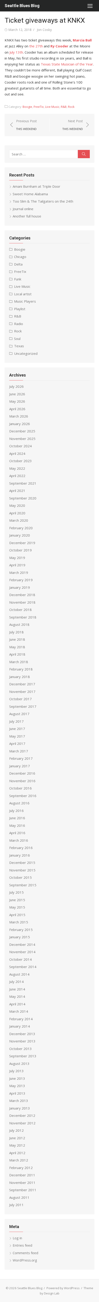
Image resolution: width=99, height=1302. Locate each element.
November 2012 (22, 1123)
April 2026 (17, 409)
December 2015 (22, 862)
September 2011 (22, 1190)
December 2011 (22, 1175)
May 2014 (17, 996)
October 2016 (20, 788)
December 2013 (22, 1033)
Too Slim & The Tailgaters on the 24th (43, 201)
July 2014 (16, 981)
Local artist (23, 294)
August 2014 (19, 974)
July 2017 (16, 721)
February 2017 (21, 758)
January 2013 (19, 1108)
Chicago (20, 256)
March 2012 (18, 1160)
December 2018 (22, 594)
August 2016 (19, 803)
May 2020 (17, 505)
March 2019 (18, 572)
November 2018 (22, 602)
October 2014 (20, 959)
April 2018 (17, 654)
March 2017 (18, 751)
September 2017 (22, 706)
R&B (64, 107)
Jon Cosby (44, 29)
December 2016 (22, 773)
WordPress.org (25, 1260)
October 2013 (20, 1048)
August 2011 (19, 1197)
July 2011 (16, 1204)
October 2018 (20, 609)
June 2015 (17, 900)
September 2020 (22, 498)
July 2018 (16, 632)
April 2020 (17, 513)
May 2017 (17, 736)
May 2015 (17, 907)
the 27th (36, 46)
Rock (71, 107)
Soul (17, 338)
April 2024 (17, 453)
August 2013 (19, 1063)
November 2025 (22, 438)
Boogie (27, 107)
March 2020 (18, 520)
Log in (17, 1238)
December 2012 (22, 1115)
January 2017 (19, 766)
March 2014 (18, 1011)
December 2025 (22, 431)
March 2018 (18, 661)
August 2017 (19, 713)
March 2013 (18, 1100)
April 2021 (17, 490)
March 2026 (18, 416)
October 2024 (20, 446)
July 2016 (16, 810)
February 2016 (21, 847)
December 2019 (22, 542)
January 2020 (19, 535)
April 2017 (17, 743)
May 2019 (17, 557)
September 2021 (22, 483)
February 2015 (21, 929)
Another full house (27, 216)
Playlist (19, 309)
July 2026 (16, 386)
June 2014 (17, 989)
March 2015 (18, 922)
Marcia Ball (82, 40)
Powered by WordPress (63, 1288)
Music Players (25, 301)
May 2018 (17, 647)
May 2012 (17, 1145)
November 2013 (22, 1041)
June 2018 (17, 639)
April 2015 (17, 914)
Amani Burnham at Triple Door (36, 186)
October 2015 (20, 877)
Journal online (23, 208)
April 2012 (17, 1152)
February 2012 (21, 1167)
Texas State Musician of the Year (67, 64)
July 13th (16, 52)
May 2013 (17, 1085)
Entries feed (22, 1245)
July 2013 (16, 1071)
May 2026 (17, 401)
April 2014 (17, 1004)
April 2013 (17, 1093)
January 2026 (19, 423)
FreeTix (39, 107)
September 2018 (22, 617)
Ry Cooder (59, 46)
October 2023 (20, 460)
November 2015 (22, 870)
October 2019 (20, 550)
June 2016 (17, 818)
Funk (17, 279)
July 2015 (16, 892)
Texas (19, 346)
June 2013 (17, 1078)
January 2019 (19, 587)
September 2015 (22, 885)
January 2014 (19, 1026)
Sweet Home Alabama (30, 194)
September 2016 (22, 795)
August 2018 (19, 624)
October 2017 (20, 699)
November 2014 (22, 951)
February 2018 (21, 669)
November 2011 (22, 1182)
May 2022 (17, 468)
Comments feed (25, 1252)
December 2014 (22, 944)
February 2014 (21, 1019)
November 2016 (22, 780)
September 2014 (22, 966)
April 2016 (17, 832)
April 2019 (17, 565)
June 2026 (17, 394)
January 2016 (19, 855)
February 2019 (21, 580)
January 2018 (19, 676)
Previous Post (26, 125)
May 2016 (17, 825)
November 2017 (22, 691)
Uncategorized (26, 353)
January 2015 (19, 937)
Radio (18, 323)
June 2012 (17, 1138)
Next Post (72, 125)
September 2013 (22, 1056)
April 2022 (17, 475)
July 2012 (16, 1130)
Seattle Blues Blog (22, 5)
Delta (18, 264)
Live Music (52, 107)
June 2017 (17, 728)
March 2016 (18, 840)
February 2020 (21, 528)
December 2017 (22, 684)
